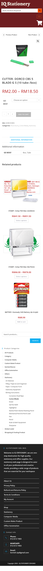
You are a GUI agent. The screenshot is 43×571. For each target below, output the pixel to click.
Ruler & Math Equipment (17, 422)
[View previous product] (3, 34)
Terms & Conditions (12, 495)
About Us (7, 481)
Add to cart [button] (21, 322)
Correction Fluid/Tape (16, 396)
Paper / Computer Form (14, 387)
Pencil (11, 419)
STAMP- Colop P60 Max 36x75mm (21, 267)
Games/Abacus (10, 367)
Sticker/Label (9, 429)
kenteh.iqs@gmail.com (19, 552)
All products (15, 126)
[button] (38, 41)
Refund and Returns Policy (15, 490)
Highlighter (13, 408)
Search (35, 341)
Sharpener (12, 425)
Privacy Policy (9, 485)
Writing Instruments (12, 393)
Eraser (11, 402)
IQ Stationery (15, 3)
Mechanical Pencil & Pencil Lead (20, 413)
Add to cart (23, 114)
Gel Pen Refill (13, 405)
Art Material (10, 381)
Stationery (32, 126)
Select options (21, 220)
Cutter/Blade (23, 126)
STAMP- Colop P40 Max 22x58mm (21, 211)
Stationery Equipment (13, 390)
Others (7, 374)
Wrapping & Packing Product (15, 432)
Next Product (32, 35)
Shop (6, 507)
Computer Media (11, 360)
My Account (9, 499)
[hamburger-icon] (39, 16)
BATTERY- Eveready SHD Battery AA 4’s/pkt (21, 312)
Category (8, 356)
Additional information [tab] (21, 140)
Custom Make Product (12, 363)
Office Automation (11, 370)
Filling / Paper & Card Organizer (16, 384)
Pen (10, 416)
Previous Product (11, 35)
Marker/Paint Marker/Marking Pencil (21, 411)
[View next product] (39, 34)
